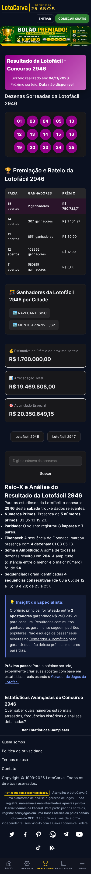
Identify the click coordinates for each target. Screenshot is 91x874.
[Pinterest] (38, 834)
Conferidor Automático (48, 639)
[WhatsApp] (52, 834)
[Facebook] (25, 834)
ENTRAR (45, 18)
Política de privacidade (22, 751)
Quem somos (13, 742)
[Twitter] (11, 834)
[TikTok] (38, 848)
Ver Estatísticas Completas (45, 730)
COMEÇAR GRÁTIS (72, 18)
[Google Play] (52, 848)
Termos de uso (15, 759)
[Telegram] (65, 834)
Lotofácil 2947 (64, 437)
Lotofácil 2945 (27, 437)
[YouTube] (79, 834)
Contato (9, 768)
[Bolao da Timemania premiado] (45, 36)
